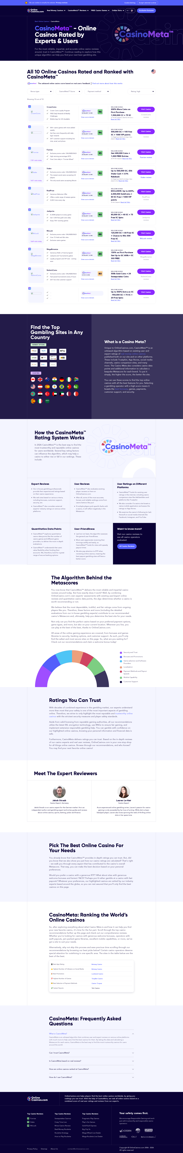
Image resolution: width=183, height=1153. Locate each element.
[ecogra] (125, 1130)
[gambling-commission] (123, 1136)
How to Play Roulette (63, 1136)
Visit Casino (146, 109)
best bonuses (121, 389)
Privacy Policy (32, 1149)
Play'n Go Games (88, 1122)
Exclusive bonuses (146, 10)
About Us (54, 1149)
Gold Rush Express (89, 1126)
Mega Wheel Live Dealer (91, 1133)
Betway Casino (97, 964)
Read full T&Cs (115, 119)
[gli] (134, 1137)
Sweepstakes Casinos (63, 1118)
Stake (32, 1122)
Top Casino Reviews (35, 1114)
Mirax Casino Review (63, 1126)
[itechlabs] (138, 1130)
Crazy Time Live (61, 1122)
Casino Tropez (97, 983)
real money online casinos (133, 354)
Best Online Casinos (42, 21)
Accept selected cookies (147, 3)
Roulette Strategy (61, 1133)
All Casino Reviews (126, 546)
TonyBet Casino (97, 978)
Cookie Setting (129, 3)
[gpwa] (148, 1130)
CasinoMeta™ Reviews (77, 10)
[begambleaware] (148, 1137)
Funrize (33, 1118)
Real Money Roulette (63, 1129)
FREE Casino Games (99, 10)
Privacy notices (61, 2)
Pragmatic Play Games (90, 1118)
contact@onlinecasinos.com (78, 1149)
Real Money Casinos (55, 10)
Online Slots (117, 10)
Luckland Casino (97, 974)
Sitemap (44, 1149)
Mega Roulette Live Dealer (92, 1136)
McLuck (33, 1126)
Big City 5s (86, 1129)
